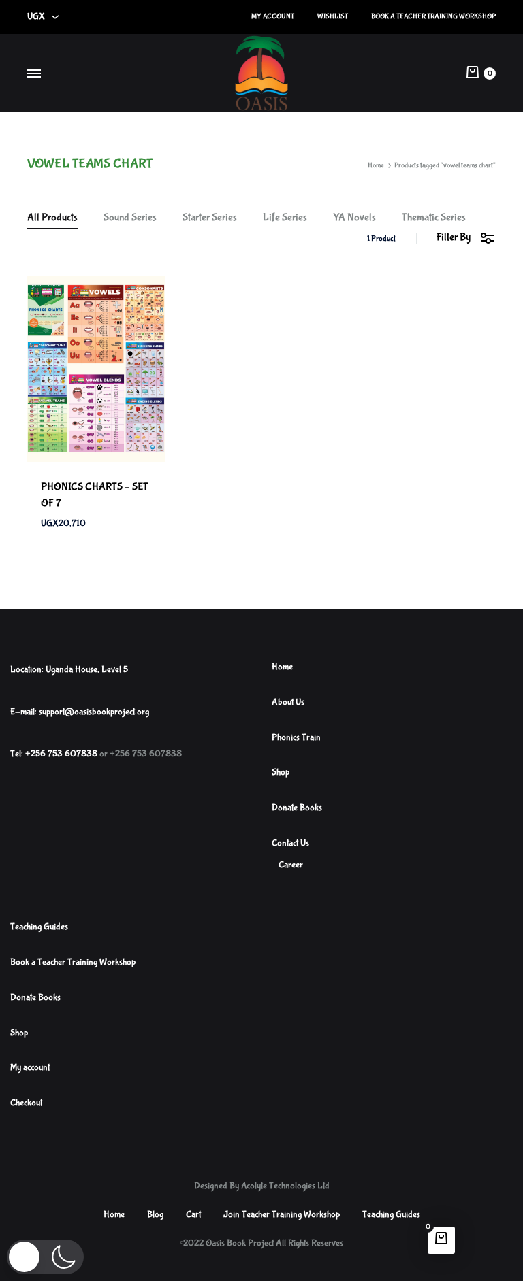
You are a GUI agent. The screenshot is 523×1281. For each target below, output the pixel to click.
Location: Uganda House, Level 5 (69, 669)
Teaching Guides (39, 926)
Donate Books (297, 807)
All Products (52, 218)
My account (272, 16)
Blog (155, 1214)
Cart (193, 1214)
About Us (288, 702)
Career (291, 864)
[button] (45, 1257)
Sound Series (130, 218)
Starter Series (210, 218)
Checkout (26, 1102)
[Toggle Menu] (34, 74)
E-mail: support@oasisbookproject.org (79, 711)
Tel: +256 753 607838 (53, 753)
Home (376, 165)
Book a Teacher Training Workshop (433, 16)
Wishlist (332, 16)
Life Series (285, 218)
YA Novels (354, 218)
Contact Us (290, 842)
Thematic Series (434, 218)
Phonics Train (296, 737)
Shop (280, 772)
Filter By (454, 237)
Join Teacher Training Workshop (281, 1214)
